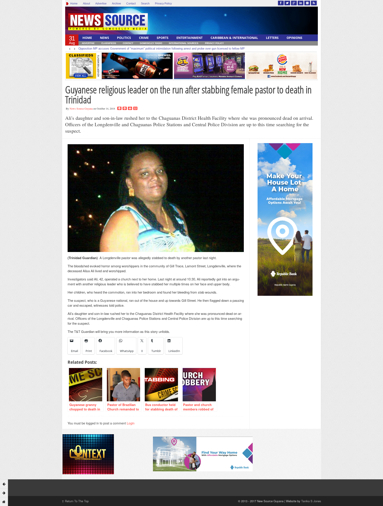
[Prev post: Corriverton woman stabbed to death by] (4, 483)
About (86, 3)
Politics (124, 38)
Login (131, 423)
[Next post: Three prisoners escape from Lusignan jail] (4, 492)
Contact (131, 3)
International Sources (183, 43)
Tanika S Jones (311, 501)
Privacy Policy (163, 3)
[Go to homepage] (4, 501)
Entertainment (189, 38)
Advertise (101, 3)
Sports (162, 38)
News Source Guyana (81, 108)
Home (73, 3)
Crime (144, 38)
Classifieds (108, 43)
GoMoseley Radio (151, 43)
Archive (116, 3)
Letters (272, 38)
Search (145, 3)
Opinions (294, 38)
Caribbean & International (234, 38)
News (104, 38)
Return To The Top (75, 501)
